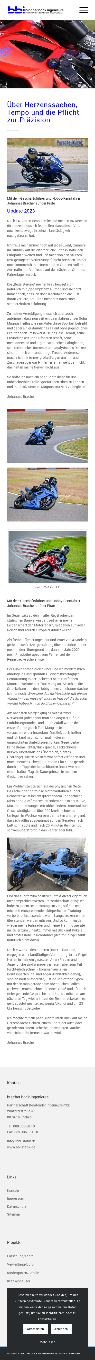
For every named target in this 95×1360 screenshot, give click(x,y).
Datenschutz (16, 1206)
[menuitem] (81, 10)
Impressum (15, 1198)
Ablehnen (61, 1329)
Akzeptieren (35, 1329)
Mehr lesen (48, 1342)
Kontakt (13, 1190)
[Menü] (81, 10)
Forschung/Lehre (20, 1256)
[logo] (39, 10)
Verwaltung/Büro (20, 1264)
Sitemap (13, 1214)
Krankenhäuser (18, 1281)
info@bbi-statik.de (21, 1141)
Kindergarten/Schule (23, 1272)
